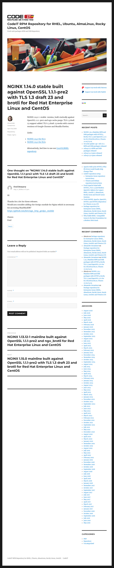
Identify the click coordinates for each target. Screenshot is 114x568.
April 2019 (87, 455)
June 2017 (87, 497)
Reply (10, 226)
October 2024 (88, 360)
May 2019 (87, 453)
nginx (14, 135)
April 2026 (87, 320)
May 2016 (87, 523)
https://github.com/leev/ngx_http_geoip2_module (30, 211)
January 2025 (88, 353)
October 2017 (88, 488)
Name (10, 291)
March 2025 (88, 348)
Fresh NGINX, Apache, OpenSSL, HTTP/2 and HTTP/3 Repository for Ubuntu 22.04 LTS (95, 202)
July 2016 (87, 518)
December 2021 (89, 420)
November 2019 (89, 444)
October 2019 (88, 446)
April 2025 (87, 346)
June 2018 (87, 476)
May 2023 (87, 390)
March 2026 (88, 322)
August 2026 (88, 311)
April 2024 (87, 374)
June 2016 (87, 520)
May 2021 (87, 430)
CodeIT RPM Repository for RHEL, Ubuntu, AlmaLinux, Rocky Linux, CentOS (34, 558)
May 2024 (87, 371)
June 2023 (87, 388)
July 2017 (87, 495)
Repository (11, 132)
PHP (85, 539)
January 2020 (88, 441)
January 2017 (88, 509)
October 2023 (88, 383)
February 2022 (89, 418)
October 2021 (88, 423)
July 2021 (87, 427)
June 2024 (87, 369)
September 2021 (89, 425)
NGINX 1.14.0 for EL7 (36, 139)
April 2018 (87, 479)
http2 (9, 135)
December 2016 (89, 511)
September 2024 (89, 362)
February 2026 (89, 325)
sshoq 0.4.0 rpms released (93, 153)
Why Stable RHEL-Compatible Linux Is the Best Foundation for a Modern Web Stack (95, 218)
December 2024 (89, 355)
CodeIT (65, 558)
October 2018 (88, 467)
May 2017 (87, 499)
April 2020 (87, 437)
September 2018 (89, 469)
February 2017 (89, 506)
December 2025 (89, 329)
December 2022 (89, 399)
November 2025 (89, 332)
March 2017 (88, 504)
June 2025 (87, 343)
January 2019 (88, 460)
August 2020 (88, 434)
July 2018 (87, 474)
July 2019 (87, 451)
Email (10, 301)
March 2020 (88, 439)
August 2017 (88, 493)
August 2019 (88, 448)
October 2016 (88, 513)
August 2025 (88, 339)
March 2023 (88, 395)
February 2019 (89, 458)
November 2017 (89, 486)
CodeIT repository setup (92, 174)
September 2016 (89, 516)
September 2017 (89, 490)
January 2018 (88, 483)
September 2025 (89, 336)
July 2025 (87, 341)
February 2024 (89, 378)
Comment (12, 257)
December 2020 (89, 432)
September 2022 (89, 404)
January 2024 (88, 381)
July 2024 (87, 367)
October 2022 (88, 402)
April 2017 (87, 502)
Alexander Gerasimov (91, 246)
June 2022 (87, 409)
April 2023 (87, 392)
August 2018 (88, 472)
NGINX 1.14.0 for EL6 (36, 142)
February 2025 (89, 350)
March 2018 (88, 481)
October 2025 (88, 334)
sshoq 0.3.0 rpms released (93, 155)
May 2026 (87, 318)
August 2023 (88, 385)
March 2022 (88, 416)
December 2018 (89, 462)
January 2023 (88, 397)
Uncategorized (89, 543)
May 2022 (87, 411)
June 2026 (87, 315)
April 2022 (87, 413)
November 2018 (89, 465)
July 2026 (87, 313)
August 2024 (88, 364)
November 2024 (89, 357)
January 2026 (88, 327)
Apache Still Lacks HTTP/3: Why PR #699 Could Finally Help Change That (95, 169)
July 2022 (87, 406)
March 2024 (88, 376)
